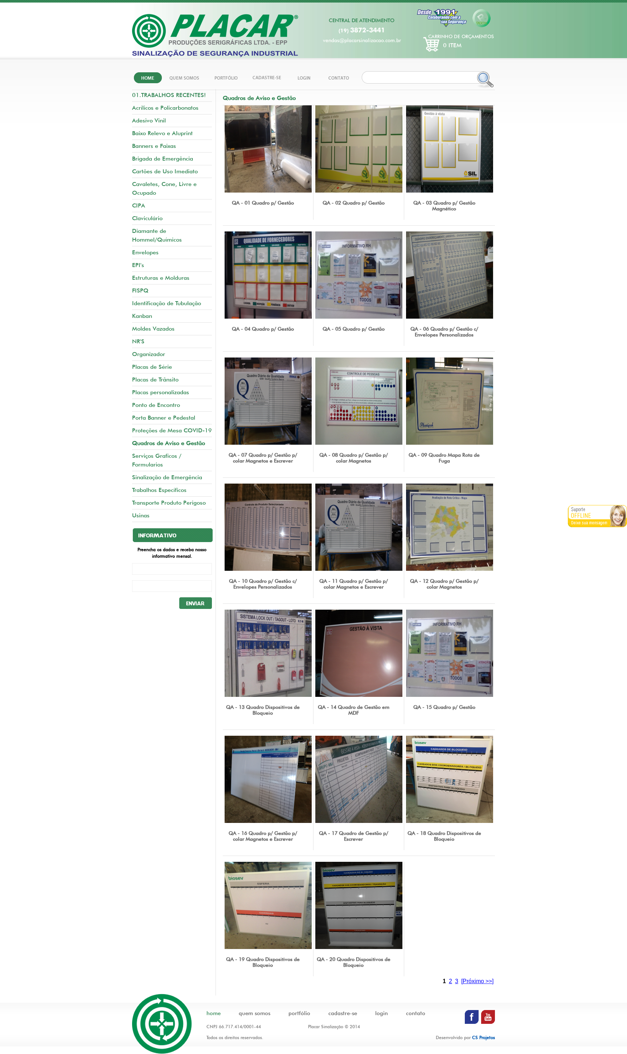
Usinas (140, 515)
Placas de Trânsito (155, 379)
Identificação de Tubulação (166, 303)
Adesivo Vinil (149, 120)
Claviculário (147, 218)
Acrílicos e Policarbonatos (165, 107)
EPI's (138, 265)
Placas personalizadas (160, 392)
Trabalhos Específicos (159, 489)
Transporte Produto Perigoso (169, 502)
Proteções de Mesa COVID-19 (172, 430)
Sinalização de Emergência (167, 477)
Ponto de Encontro (156, 404)
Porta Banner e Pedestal (163, 417)
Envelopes (145, 252)
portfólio (299, 1013)
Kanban (142, 315)
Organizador (148, 354)
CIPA (138, 205)
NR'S (138, 341)
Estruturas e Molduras (160, 277)
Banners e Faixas (154, 145)
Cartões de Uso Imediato (165, 171)
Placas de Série (152, 366)
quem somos (254, 1013)
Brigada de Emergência (162, 158)
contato (415, 1013)
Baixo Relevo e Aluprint (162, 133)
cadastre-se (342, 1013)
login (381, 1013)
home (213, 1013)
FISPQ (140, 290)
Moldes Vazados (153, 328)
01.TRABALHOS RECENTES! (169, 95)
